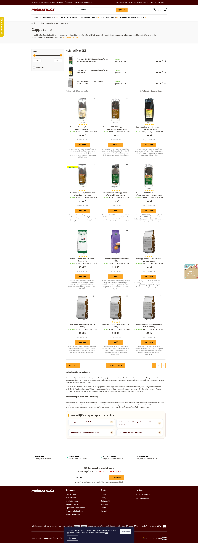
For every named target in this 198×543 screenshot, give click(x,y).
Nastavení (72, 538)
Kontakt (104, 511)
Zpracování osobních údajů (75, 508)
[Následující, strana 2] (159, 365)
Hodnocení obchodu (73, 514)
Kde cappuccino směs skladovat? (130, 432)
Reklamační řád (71, 498)
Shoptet (148, 538)
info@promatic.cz (137, 2)
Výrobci (103, 508)
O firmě (103, 494)
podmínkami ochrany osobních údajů (110, 482)
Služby (103, 498)
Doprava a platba (72, 504)
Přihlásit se (117, 477)
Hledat (122, 10)
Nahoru (74, 365)
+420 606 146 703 (121, 2)
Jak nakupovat (71, 494)
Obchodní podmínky (73, 501)
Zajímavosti (105, 501)
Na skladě (40, 67)
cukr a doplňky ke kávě (70, 37)
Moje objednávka (57, 2)
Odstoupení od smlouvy (74, 511)
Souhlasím (126, 532)
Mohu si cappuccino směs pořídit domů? (85, 432)
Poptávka (104, 504)
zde (106, 533)
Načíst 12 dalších (116, 365)
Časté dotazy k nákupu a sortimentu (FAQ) (78, 2)
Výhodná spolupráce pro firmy (41, 2)
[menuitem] (45, 18)
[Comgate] (152, 526)
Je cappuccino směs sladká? (81, 422)
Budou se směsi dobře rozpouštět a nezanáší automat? (135, 423)
